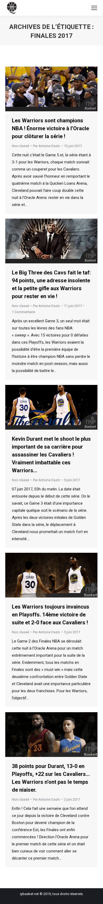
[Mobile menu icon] (94, 7)
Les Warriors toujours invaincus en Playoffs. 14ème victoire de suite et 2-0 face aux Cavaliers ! (50, 615)
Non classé (20, 146)
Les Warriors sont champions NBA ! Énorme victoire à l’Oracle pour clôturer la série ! (50, 128)
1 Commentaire (23, 312)
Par (46, 146)
